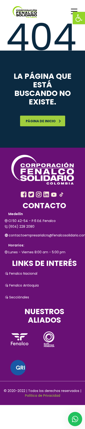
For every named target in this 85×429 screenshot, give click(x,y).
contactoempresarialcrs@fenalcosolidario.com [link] (44, 235)
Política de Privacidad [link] (42, 395)
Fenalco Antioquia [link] (24, 285)
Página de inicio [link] (41, 121)
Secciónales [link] (19, 297)
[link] (79, 18)
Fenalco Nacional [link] (23, 273)
